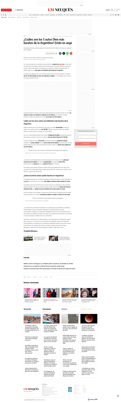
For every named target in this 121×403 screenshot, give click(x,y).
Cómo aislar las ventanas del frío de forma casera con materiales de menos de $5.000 (88, 349)
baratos (61, 36)
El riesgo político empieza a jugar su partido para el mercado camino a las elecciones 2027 (88, 300)
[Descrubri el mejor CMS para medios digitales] (92, 400)
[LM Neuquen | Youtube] (118, 14)
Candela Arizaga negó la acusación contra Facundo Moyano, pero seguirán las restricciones (64, 238)
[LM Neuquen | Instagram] (116, 14)
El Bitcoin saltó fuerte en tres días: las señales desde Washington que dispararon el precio (69, 373)
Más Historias (26, 17)
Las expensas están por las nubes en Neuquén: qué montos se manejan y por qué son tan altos (32, 361)
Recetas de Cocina (33, 17)
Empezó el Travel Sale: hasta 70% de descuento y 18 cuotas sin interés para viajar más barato (49, 268)
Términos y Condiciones (77, 393)
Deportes (85, 14)
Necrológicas (79, 14)
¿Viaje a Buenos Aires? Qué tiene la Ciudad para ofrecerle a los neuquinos (32, 369)
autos (40, 277)
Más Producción (59, 14)
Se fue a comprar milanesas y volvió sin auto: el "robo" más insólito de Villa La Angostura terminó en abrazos (50, 350)
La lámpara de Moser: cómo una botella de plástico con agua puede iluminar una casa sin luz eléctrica (88, 338)
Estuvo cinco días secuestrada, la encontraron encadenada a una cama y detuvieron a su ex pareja (70, 363)
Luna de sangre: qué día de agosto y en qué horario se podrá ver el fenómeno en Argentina (88, 328)
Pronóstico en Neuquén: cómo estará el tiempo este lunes (31, 338)
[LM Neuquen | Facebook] (111, 14)
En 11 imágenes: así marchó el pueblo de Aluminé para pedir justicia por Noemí (49, 373)
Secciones (84, 390)
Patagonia (90, 14)
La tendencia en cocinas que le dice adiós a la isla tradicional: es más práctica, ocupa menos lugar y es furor (88, 371)
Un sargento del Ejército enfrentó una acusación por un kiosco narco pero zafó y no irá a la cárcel (50, 339)
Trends (75, 390)
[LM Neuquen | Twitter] (113, 14)
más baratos (47, 127)
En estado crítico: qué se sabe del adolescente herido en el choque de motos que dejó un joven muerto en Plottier (50, 328)
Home (30, 14)
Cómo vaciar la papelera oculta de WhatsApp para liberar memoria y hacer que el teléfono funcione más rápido (89, 360)
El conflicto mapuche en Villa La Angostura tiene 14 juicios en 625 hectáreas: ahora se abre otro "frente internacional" (31, 349)
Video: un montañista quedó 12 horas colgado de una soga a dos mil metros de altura (70, 328)
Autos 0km (46, 277)
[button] (1, 15)
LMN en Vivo (19, 17)
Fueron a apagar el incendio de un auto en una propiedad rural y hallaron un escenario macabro (69, 351)
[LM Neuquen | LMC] (19, 10)
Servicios (84, 392)
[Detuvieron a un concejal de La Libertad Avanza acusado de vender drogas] (51, 293)
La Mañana (55, 36)
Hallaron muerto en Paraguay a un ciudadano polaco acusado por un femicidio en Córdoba (48, 263)
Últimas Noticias (35, 14)
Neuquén (42, 14)
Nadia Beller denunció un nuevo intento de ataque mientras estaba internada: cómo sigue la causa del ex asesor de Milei (69, 339)
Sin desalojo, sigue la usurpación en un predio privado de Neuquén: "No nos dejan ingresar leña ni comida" (32, 328)
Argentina (26, 181)
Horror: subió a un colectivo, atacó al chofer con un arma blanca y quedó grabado (39, 238)
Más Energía (52, 14)
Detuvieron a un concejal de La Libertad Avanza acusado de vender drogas (44, 266)
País (64, 14)
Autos (67, 14)
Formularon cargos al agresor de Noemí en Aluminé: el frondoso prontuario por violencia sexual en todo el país (50, 363)
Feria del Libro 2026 (11, 17)
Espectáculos (72, 14)
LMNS (51, 277)
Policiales (47, 14)
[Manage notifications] (118, 396)
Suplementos (76, 392)
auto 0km (62, 64)
